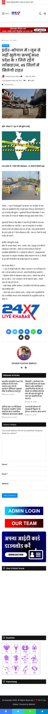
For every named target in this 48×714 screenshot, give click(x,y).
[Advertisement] (29, 14)
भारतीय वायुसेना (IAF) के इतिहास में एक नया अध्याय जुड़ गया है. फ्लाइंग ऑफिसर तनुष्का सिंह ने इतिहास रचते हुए (12, 386)
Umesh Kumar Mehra (12, 76)
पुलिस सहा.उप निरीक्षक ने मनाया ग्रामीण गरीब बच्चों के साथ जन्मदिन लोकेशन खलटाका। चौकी (12, 410)
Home (6, 40)
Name (5, 464)
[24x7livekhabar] (16, 13)
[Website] (22, 367)
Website (5, 484)
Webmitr (32, 704)
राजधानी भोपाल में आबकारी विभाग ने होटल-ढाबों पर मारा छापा (35, 409)
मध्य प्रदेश (13, 40)
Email (5, 474)
